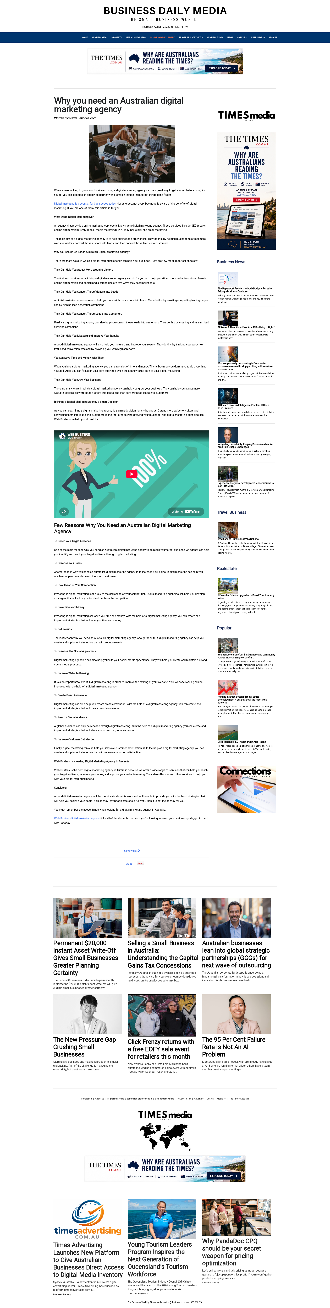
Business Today (215, 37)
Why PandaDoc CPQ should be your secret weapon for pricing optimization (231, 1252)
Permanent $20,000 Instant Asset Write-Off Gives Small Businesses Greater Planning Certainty (85, 957)
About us (99, 1098)
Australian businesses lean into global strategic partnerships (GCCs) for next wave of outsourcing (236, 954)
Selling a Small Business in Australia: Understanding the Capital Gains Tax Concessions (163, 954)
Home (85, 37)
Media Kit (221, 1098)
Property (117, 37)
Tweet (128, 863)
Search (273, 37)
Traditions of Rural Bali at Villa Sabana (238, 539)
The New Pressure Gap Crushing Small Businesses (84, 1047)
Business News (99, 37)
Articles (241, 37)
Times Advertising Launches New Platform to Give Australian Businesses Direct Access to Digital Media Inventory (88, 1259)
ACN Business (258, 37)
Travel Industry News (191, 37)
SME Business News (136, 37)
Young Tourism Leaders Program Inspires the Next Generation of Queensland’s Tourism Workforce (160, 1259)
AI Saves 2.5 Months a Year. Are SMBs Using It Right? (246, 327)
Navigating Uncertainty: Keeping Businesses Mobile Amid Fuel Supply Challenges (245, 446)
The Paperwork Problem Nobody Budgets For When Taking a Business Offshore (245, 290)
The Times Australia (239, 1098)
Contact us (86, 1098)
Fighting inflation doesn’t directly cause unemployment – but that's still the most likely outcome (242, 699)
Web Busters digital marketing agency (77, 818)
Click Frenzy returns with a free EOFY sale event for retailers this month (161, 1049)
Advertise (199, 1098)
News (230, 37)
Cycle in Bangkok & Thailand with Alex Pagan (242, 741)
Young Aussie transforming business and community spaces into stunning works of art (246, 656)
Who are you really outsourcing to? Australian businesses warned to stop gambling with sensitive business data (245, 366)
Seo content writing (164, 1098)
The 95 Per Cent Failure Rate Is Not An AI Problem (233, 1047)
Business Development (162, 37)
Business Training (62, 1294)
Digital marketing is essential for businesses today (85, 203)
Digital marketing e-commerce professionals (129, 1098)
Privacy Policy (184, 1098)
